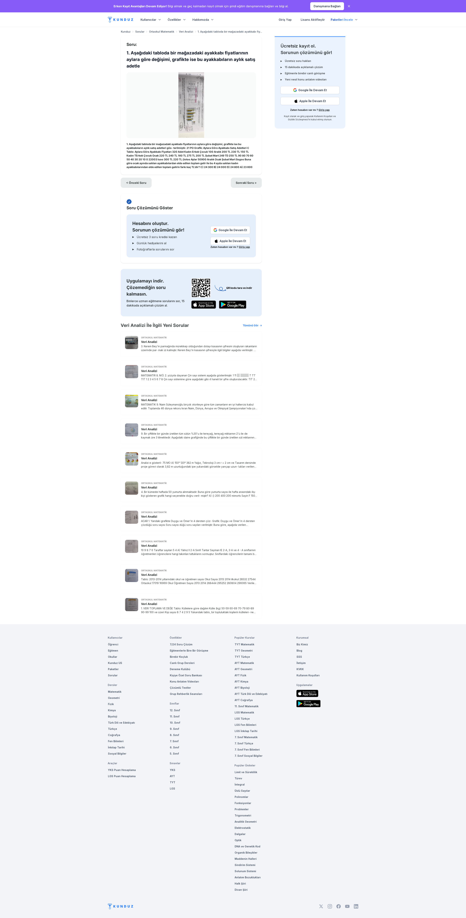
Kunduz (126, 31)
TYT (172, 782)
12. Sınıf (175, 710)
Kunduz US (115, 662)
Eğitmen (113, 650)
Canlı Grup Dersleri (182, 662)
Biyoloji (112, 716)
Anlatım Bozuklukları (248, 877)
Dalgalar (240, 834)
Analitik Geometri (246, 821)
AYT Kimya (241, 681)
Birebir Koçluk (179, 656)
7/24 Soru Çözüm (181, 644)
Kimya (112, 710)
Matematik (114, 691)
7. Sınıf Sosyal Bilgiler (248, 755)
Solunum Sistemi (245, 871)
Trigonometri (243, 815)
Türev (238, 778)
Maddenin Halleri (246, 858)
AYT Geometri (243, 669)
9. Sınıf (174, 728)
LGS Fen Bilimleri (245, 724)
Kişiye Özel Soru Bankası (186, 675)
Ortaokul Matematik (161, 31)
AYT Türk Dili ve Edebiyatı (251, 693)
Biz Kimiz (302, 644)
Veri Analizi (186, 31)
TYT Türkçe (242, 656)
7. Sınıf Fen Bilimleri (247, 749)
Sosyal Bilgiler (117, 753)
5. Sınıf (174, 753)
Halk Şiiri (240, 883)
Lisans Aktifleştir (313, 19)
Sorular (139, 31)
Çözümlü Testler (180, 687)
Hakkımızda (200, 19)
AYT (172, 776)
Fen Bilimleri (116, 741)
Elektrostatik (243, 827)
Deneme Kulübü (180, 669)
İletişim (301, 662)
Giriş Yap (285, 19)
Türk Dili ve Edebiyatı (121, 722)
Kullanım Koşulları (323, 116)
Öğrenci (113, 644)
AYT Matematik (244, 662)
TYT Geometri (244, 650)
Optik (238, 840)
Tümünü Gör (250, 325)
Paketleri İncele (342, 19)
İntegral (240, 784)
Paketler (113, 669)
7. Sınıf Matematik (246, 737)
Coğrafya (114, 735)
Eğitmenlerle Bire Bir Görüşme (189, 650)
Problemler (242, 809)
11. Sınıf (174, 716)
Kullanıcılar (148, 19)
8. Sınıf (174, 735)
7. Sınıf (174, 741)
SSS (299, 656)
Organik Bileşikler (246, 852)
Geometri (114, 697)
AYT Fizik (240, 675)
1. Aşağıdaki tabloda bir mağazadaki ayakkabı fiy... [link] (230, 31)
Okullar (112, 656)
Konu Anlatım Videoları (184, 681)
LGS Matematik (244, 712)
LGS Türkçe (242, 718)
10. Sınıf (175, 722)
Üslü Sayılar (242, 790)
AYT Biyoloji (242, 687)
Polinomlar (241, 796)
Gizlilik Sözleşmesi (298, 119)
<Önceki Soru (136, 183)
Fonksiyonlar (243, 803)
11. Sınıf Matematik (246, 706)
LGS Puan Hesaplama (122, 776)
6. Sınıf (174, 747)
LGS (172, 788)
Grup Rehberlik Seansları (186, 693)
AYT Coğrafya (244, 700)
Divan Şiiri (241, 889)
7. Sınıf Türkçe (244, 743)
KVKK (300, 669)
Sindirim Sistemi (245, 864)
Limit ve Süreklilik (246, 772)
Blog (299, 650)
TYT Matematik (244, 644)
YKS (172, 769)
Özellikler (174, 19)
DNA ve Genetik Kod (247, 846)
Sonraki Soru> (246, 183)
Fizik (111, 704)
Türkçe (112, 728)
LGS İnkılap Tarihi (246, 731)
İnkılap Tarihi (116, 747)
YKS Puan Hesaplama (122, 769)
